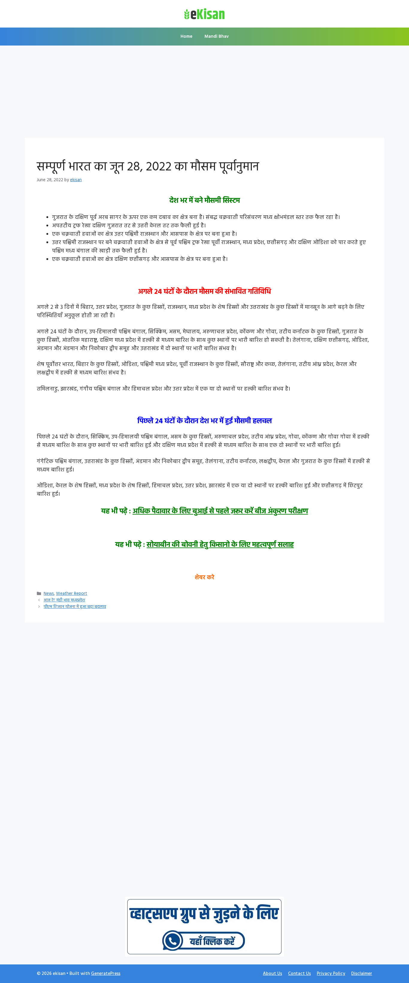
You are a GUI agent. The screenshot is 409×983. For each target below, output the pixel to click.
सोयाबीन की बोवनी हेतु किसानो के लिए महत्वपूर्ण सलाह (220, 545)
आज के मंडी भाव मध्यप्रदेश (64, 600)
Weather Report (71, 593)
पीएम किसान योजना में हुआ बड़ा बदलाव (75, 607)
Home (187, 36)
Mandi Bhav (217, 36)
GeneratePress (105, 973)
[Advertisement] (204, 93)
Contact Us (299, 973)
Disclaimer (361, 973)
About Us (272, 973)
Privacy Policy (331, 973)
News (49, 593)
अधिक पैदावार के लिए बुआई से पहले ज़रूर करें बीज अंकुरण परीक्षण (220, 511)
